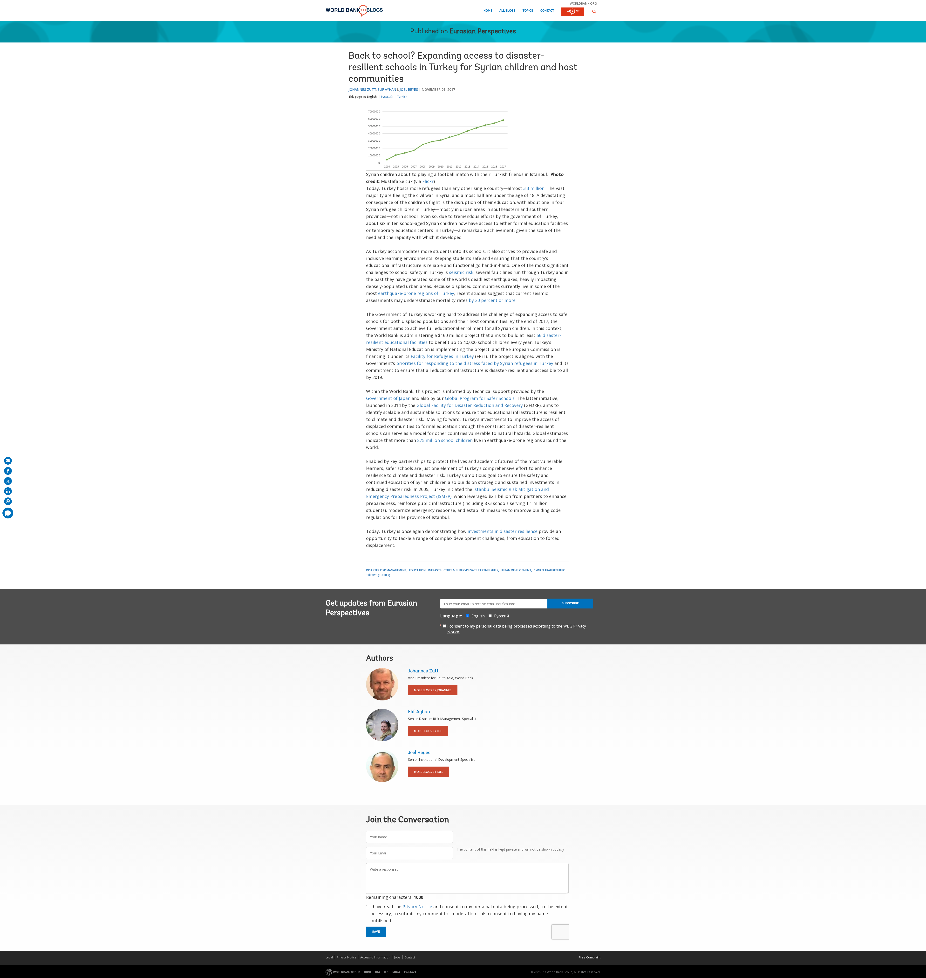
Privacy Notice (417, 906)
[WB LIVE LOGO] (572, 12)
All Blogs (507, 10)
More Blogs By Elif (428, 731)
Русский (387, 97)
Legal (329, 957)
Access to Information (375, 957)
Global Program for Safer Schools (480, 398)
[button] (594, 11)
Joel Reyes (409, 89)
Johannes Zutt (362, 89)
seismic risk (461, 272)
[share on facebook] (8, 471)
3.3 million (534, 188)
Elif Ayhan (387, 89)
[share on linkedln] (8, 491)
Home (487, 10)
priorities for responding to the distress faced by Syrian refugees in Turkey (474, 363)
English (372, 97)
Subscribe (570, 603)
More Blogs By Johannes (432, 690)
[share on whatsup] (8, 501)
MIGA (396, 972)
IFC (386, 972)
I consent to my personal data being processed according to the (516, 629)
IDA (377, 972)
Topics (528, 10)
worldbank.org (583, 3)
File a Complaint (589, 957)
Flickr (428, 181)
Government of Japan (388, 398)
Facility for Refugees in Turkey (442, 356)
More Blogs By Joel (428, 772)
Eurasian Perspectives (483, 31)
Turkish (402, 97)
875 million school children (445, 440)
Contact (547, 10)
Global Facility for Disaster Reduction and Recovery (469, 405)
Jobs (397, 957)
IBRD (367, 972)
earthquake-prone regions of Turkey (416, 293)
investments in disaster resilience (503, 531)
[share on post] (8, 481)
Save (376, 931)
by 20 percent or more (492, 300)
